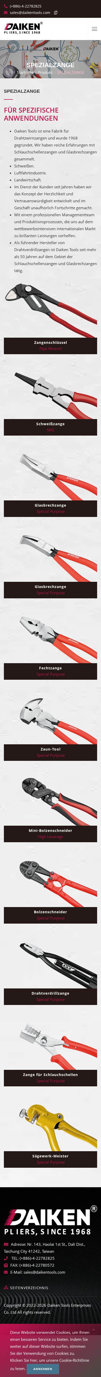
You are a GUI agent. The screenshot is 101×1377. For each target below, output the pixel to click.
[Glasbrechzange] (50, 472)
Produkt (45, 72)
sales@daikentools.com (44, 1272)
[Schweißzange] (50, 391)
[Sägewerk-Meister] (50, 1123)
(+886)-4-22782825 (25, 6)
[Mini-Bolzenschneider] (50, 798)
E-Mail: (16, 1272)
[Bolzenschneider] (50, 879)
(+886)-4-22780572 (36, 1265)
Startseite (25, 72)
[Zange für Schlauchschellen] (50, 1042)
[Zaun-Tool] (50, 717)
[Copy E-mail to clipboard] (54, 12)
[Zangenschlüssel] (50, 310)
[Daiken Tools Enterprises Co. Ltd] (23, 26)
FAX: (14, 1265)
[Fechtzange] (50, 635)
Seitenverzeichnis (29, 1287)
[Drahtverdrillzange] (50, 960)
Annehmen (42, 1369)
